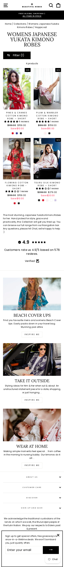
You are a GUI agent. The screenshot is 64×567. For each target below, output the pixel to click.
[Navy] (16, 133)
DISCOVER (32, 498)
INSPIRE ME (32, 465)
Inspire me (32, 334)
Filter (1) (18, 55)
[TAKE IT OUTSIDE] (32, 359)
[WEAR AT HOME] (32, 425)
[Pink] (45, 133)
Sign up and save (32, 508)
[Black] (21, 133)
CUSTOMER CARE (32, 487)
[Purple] (55, 200)
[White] (51, 200)
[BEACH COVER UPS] (32, 294)
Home (8, 23)
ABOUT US (32, 477)
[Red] (12, 133)
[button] (11, 121)
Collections (20, 23)
